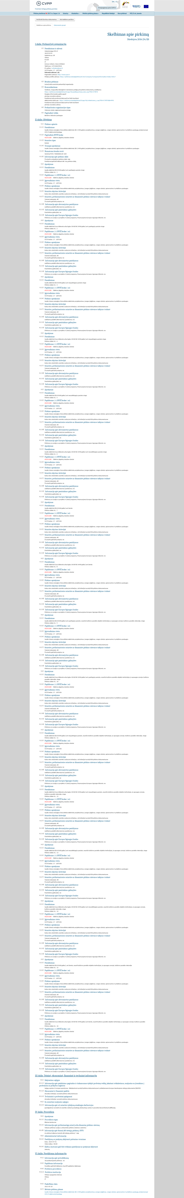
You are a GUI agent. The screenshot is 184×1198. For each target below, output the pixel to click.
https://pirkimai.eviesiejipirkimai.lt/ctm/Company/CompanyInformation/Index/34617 (88, 77)
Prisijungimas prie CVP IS (107, 8)
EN (113, 2)
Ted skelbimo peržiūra (67, 19)
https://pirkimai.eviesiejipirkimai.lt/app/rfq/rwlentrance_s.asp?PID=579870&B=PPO (87, 100)
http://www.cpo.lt (64, 75)
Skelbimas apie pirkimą (43, 25)
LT (116, 2)
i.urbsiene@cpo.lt (57, 68)
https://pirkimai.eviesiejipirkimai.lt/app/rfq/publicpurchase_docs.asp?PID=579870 (71, 92)
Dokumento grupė (60, 25)
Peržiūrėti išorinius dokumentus (46, 19)
